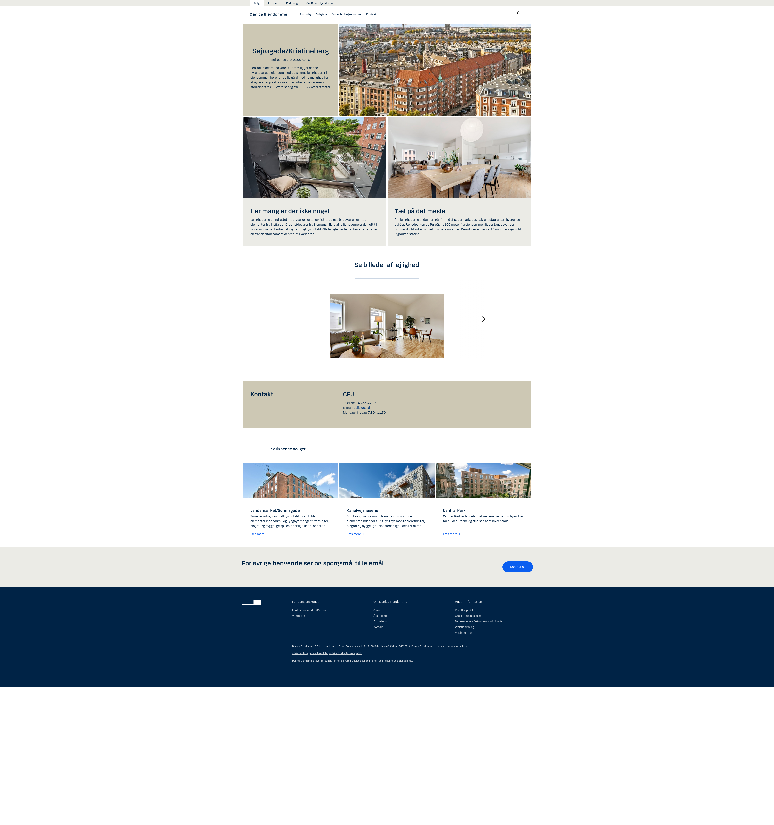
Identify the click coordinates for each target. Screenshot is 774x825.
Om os (377, 610)
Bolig (257, 3)
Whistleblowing (464, 627)
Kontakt (378, 627)
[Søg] (519, 13)
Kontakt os (517, 567)
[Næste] (484, 319)
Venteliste (298, 616)
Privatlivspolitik (464, 610)
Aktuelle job (380, 621)
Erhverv (273, 3)
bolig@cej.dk (362, 408)
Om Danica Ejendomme (320, 3)
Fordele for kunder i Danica (309, 610)
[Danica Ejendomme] (270, 14)
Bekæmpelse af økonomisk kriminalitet (479, 621)
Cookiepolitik (354, 653)
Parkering (292, 3)
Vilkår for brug (464, 633)
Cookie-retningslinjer (468, 616)
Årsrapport (380, 616)
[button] (322, 14)
